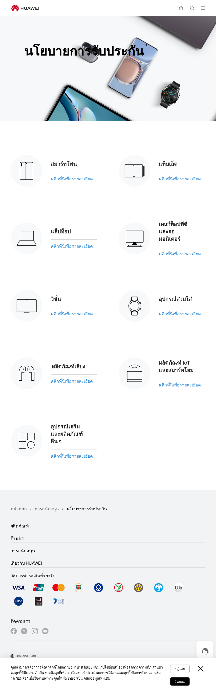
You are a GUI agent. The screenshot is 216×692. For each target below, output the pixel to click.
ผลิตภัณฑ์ (20, 526)
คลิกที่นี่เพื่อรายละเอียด (72, 179)
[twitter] (24, 631)
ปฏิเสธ (180, 668)
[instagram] (35, 631)
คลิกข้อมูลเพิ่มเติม (97, 678)
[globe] (12, 656)
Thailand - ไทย (25, 656)
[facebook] (14, 631)
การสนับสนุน (47, 509)
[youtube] (45, 631)
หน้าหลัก (19, 509)
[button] (181, 8)
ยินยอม (179, 681)
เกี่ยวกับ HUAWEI (26, 563)
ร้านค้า (17, 538)
